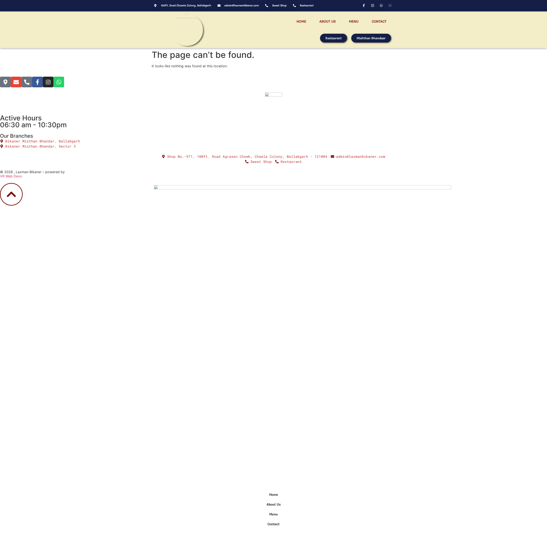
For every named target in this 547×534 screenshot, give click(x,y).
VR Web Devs (11, 176)
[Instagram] (372, 5)
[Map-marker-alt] (5, 82)
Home (301, 21)
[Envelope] (16, 82)
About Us (327, 21)
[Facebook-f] (363, 5)
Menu (354, 21)
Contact (379, 21)
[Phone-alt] (26, 82)
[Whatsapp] (381, 5)
